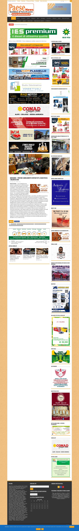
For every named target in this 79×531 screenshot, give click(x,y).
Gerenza (23, 1)
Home (18, 1)
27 (39, 508)
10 (31, 505)
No (42, 529)
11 (34, 505)
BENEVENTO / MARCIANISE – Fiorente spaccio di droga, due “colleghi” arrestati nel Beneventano (15, 257)
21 (42, 506)
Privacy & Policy (30, 1)
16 (47, 505)
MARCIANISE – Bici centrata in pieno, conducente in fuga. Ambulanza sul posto (29, 256)
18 (34, 506)
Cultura (28, 18)
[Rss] (61, 1)
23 (47, 506)
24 (31, 508)
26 (36, 508)
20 (39, 506)
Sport (38, 18)
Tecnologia (43, 18)
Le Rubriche (47, 20)
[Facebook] (62, 1)
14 (42, 505)
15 (44, 505)
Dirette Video (30, 20)
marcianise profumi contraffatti (16, 225)
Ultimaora (54, 18)
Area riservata (43, 1)
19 (36, 506)
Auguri (59, 18)
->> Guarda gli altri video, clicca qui (58, 54)
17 (31, 506)
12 (36, 505)
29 (44, 508)
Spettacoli (33, 18)
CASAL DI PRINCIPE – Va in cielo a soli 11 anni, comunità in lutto (41, 242)
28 (42, 508)
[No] (77, 528)
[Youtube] (63, 1)
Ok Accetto (38, 529)
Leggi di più (72, 526)
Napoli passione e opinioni (39, 20)
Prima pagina (9, 18)
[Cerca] (71, 1)
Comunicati (19, 20)
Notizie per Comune (65, 18)
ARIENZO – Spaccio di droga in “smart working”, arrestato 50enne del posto (17, 242)
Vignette (24, 20)
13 (39, 505)
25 (34, 508)
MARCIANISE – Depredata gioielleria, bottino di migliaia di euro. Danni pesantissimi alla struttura (42, 257)
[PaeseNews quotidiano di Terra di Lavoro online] (21, 9)
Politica (18, 18)
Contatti (37, 1)
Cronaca (13, 18)
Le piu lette (49, 18)
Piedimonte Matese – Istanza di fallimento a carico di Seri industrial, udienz (26, 24)
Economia (23, 18)
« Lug (31, 510)
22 (44, 506)
